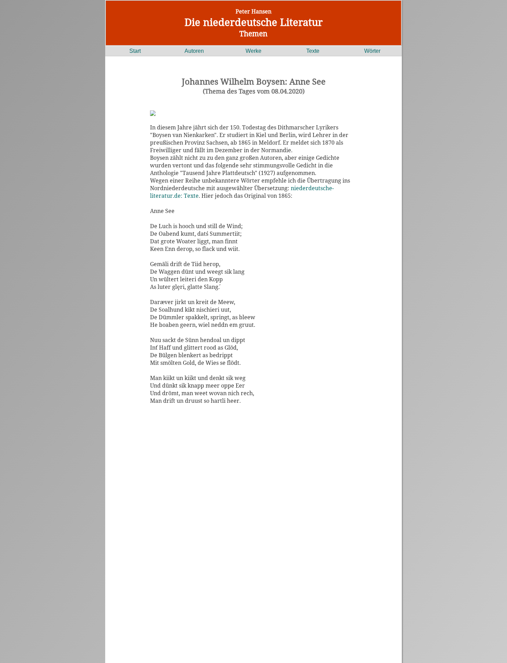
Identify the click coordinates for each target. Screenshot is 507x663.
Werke (253, 51)
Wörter (372, 51)
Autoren (194, 51)
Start (135, 51)
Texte (312, 51)
